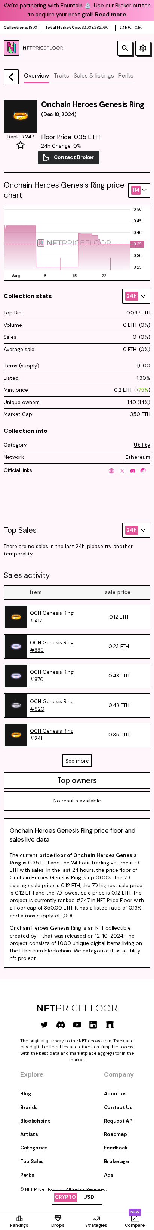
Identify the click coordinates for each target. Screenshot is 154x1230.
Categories (34, 1148)
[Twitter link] (44, 1025)
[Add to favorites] (20, 145)
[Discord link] (61, 1025)
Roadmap (115, 1134)
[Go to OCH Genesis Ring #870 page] (16, 676)
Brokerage (116, 1161)
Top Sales (32, 1161)
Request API (119, 1121)
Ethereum (137, 457)
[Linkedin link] (93, 1025)
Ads (109, 1175)
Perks (27, 1175)
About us (115, 1093)
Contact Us (118, 1107)
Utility (142, 445)
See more (77, 761)
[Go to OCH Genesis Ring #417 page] (16, 617)
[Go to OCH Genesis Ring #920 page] (16, 705)
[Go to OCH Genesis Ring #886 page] (16, 646)
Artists (29, 1134)
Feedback (116, 1148)
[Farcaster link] (110, 1025)
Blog (25, 1093)
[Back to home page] (11, 76)
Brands (29, 1107)
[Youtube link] (77, 1025)
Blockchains (35, 1121)
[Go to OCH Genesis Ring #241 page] (16, 735)
